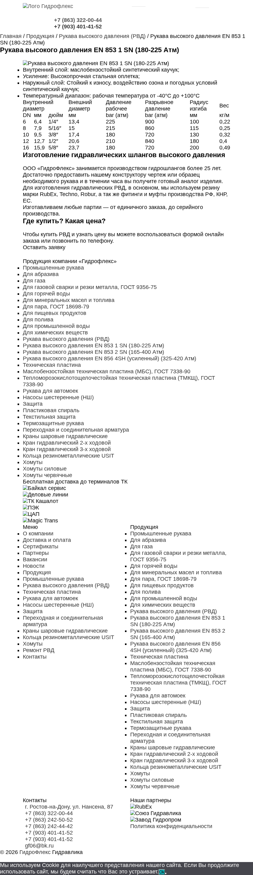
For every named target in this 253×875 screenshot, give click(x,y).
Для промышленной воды (56, 326)
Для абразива (41, 274)
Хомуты (33, 462)
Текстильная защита (49, 417)
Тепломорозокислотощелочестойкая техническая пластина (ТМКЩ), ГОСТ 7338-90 (178, 682)
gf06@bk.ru (39, 846)
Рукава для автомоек (50, 391)
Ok (161, 872)
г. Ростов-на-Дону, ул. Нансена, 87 (69, 807)
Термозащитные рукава (53, 423)
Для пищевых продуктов (54, 313)
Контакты (35, 657)
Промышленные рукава (53, 268)
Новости (33, 566)
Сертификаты (40, 546)
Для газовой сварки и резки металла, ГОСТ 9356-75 (90, 287)
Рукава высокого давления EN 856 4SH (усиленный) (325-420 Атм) (109, 358)
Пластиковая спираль (51, 410)
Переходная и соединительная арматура (76, 430)
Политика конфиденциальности (171, 826)
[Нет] (165, 873)
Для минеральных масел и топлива (68, 300)
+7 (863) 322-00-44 (49, 813)
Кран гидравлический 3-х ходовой (67, 449)
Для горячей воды (46, 294)
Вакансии (35, 559)
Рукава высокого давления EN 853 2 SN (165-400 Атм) (93, 352)
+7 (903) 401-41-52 (49, 833)
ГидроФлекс (35, 852)
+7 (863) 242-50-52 (49, 820)
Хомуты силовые (45, 469)
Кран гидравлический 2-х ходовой (67, 443)
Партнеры (36, 553)
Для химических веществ (55, 332)
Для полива (38, 319)
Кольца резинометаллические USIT (68, 456)
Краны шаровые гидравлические (65, 436)
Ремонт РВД (38, 650)
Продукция (37, 572)
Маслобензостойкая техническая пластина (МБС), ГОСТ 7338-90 (106, 371)
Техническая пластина (52, 365)
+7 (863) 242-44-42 (49, 826)
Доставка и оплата (47, 540)
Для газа (34, 281)
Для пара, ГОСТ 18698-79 (56, 307)
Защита (33, 404)
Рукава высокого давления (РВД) (66, 339)
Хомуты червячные (47, 475)
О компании (38, 533)
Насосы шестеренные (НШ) (58, 397)
